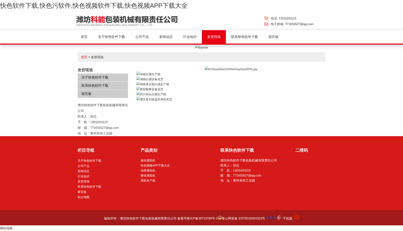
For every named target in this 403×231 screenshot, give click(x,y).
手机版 (287, 218)
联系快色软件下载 (244, 37)
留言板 (273, 37)
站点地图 (83, 197)
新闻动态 (166, 37)
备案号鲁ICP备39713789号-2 (197, 218)
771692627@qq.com (299, 24)
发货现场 (214, 37)
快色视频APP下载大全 (155, 165)
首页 (84, 37)
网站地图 (6, 228)
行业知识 (190, 37)
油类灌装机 (148, 170)
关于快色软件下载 (111, 37)
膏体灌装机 (148, 175)
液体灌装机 (148, 160)
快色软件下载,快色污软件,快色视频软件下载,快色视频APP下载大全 (94, 5)
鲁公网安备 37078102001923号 (243, 218)
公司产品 (142, 37)
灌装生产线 (148, 180)
